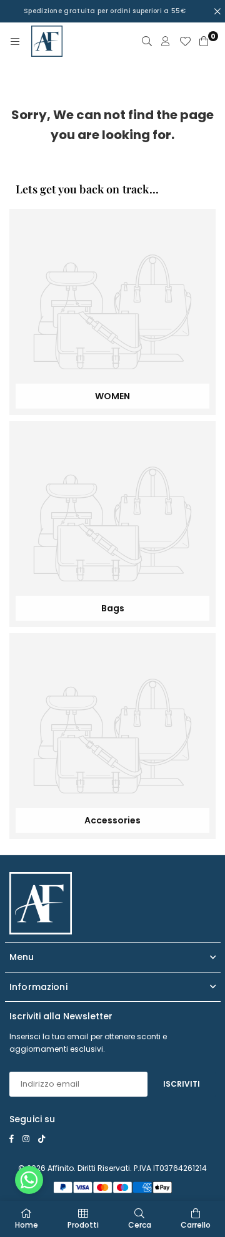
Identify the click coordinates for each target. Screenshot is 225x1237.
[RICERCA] (147, 41)
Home (26, 1225)
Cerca (139, 1225)
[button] (29, 1183)
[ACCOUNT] (165, 41)
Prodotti (83, 1225)
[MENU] (15, 41)
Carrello (196, 1225)
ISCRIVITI (181, 1084)
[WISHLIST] (185, 41)
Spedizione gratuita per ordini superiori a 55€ (105, 11)
